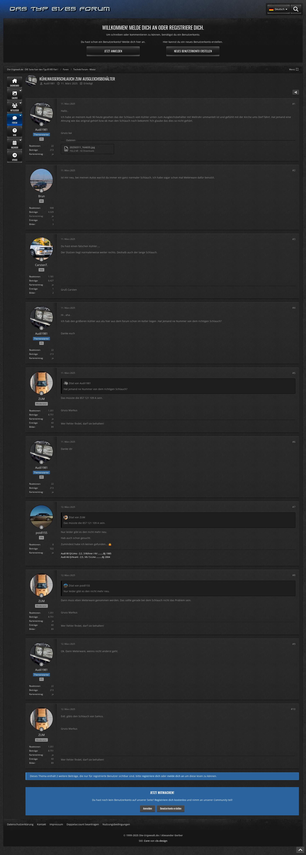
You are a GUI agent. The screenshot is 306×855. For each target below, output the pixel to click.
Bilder (32, 224)
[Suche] (296, 9)
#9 (293, 644)
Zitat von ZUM (77, 517)
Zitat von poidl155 (79, 585)
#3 (293, 239)
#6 (293, 441)
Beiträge (33, 149)
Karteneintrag (36, 153)
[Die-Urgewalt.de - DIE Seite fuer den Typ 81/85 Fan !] (60, 9)
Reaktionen (34, 145)
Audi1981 (49, 83)
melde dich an (175, 776)
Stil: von (153, 840)
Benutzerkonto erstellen (170, 808)
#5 (293, 373)
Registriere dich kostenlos (170, 800)
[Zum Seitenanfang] (300, 850)
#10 (293, 709)
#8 (293, 575)
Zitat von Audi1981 (80, 383)
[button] (278, 9)
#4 (293, 307)
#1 (293, 103)
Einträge (33, 220)
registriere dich (151, 776)
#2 (293, 170)
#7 (293, 507)
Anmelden (147, 808)
